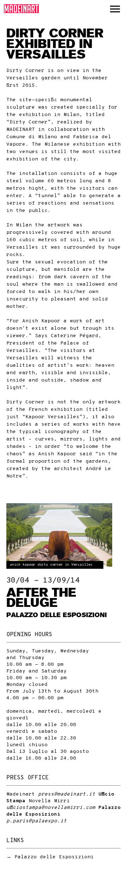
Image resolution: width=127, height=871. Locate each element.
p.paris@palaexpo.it (36, 821)
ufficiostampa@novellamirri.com (50, 808)
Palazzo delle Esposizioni (54, 857)
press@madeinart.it (66, 794)
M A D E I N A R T (21, 8)
